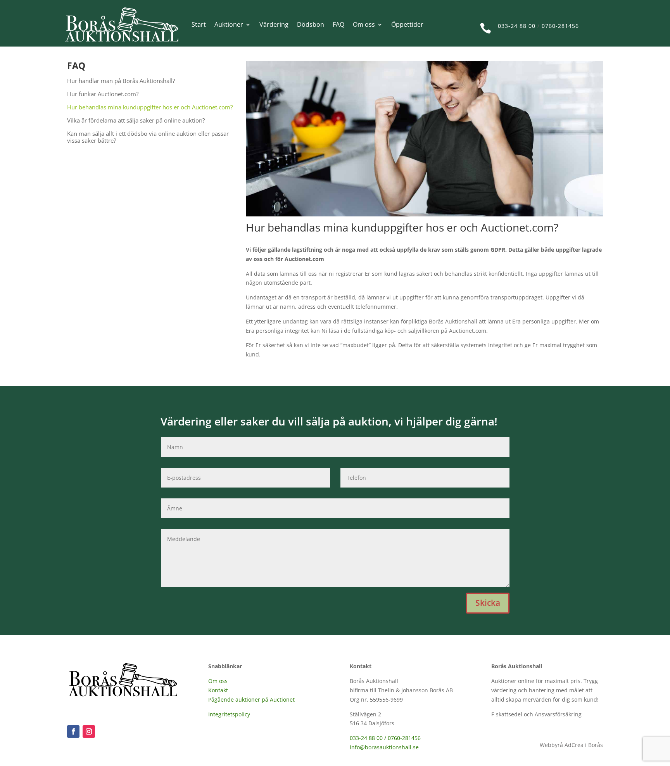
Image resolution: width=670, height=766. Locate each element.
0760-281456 (560, 25)
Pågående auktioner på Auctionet (251, 699)
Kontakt (218, 690)
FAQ (338, 24)
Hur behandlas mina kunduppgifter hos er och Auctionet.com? (150, 107)
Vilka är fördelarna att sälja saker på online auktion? (136, 120)
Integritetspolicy (229, 714)
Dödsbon (310, 24)
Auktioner (228, 24)
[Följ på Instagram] (89, 731)
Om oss (364, 24)
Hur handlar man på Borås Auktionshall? (121, 81)
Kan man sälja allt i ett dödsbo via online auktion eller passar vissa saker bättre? (148, 137)
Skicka (487, 602)
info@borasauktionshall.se (384, 747)
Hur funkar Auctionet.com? (102, 94)
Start (199, 24)
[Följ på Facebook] (73, 731)
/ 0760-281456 (402, 738)
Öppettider (407, 24)
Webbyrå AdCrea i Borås (571, 745)
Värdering (273, 24)
